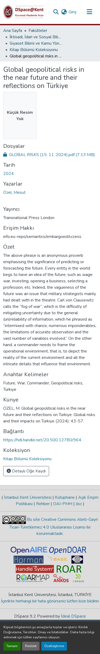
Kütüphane (65, 497)
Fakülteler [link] (38, 30)
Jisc (79, 504)
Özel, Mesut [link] (14, 192)
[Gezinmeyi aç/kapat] (89, 12)
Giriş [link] (73, 12)
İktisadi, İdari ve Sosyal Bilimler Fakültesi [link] (36, 37)
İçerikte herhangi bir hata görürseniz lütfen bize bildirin (50, 601)
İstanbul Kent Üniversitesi (28, 497)
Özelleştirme (54, 646)
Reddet (31, 646)
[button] (23, 12)
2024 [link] (8, 174)
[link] (50, 155)
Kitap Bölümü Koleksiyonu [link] (34, 50)
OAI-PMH (62, 504)
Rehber (43, 504)
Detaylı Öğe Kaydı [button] (28, 471)
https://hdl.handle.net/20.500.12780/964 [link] (42, 440)
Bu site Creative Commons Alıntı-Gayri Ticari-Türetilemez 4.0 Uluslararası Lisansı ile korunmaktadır (53, 526)
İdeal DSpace (73, 616)
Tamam (12, 646)
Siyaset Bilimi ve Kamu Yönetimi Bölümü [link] (36, 43)
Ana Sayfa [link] (12, 30)
